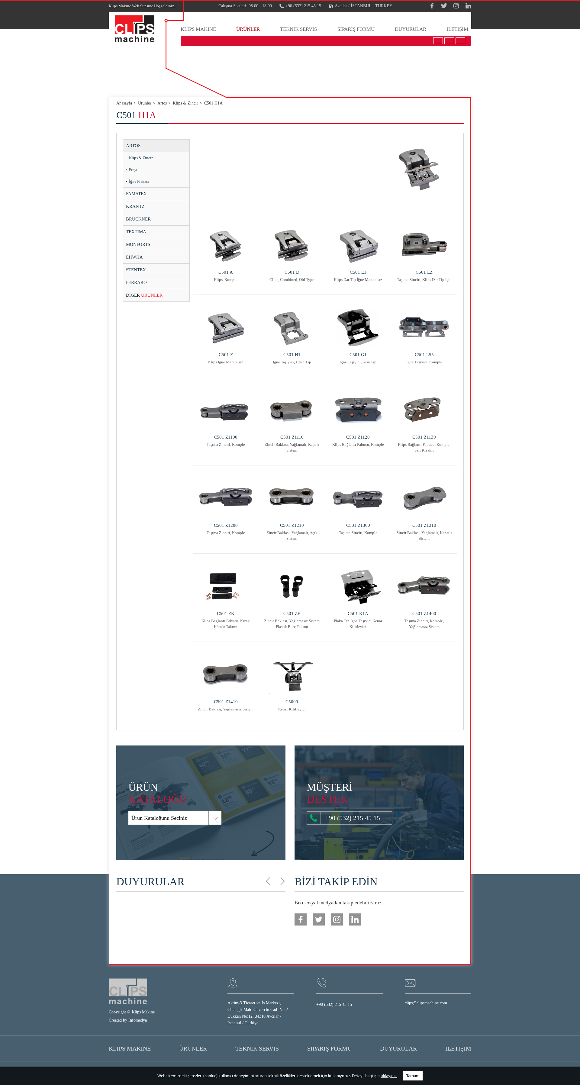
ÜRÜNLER (248, 29)
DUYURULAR (410, 29)
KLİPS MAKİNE (198, 29)
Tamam (413, 1075)
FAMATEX (136, 193)
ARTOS (133, 145)
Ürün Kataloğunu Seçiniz (159, 818)
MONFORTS (138, 244)
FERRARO (136, 282)
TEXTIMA (136, 231)
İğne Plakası (139, 181)
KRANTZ (135, 206)
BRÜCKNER (138, 219)
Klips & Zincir (141, 158)
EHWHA (134, 257)
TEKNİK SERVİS (298, 29)
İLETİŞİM (457, 29)
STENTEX (136, 269)
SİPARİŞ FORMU (356, 29)
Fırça (133, 169)
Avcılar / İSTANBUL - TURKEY (363, 6)
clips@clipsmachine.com (426, 1003)
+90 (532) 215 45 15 (303, 6)
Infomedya (137, 1020)
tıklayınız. (389, 1075)
